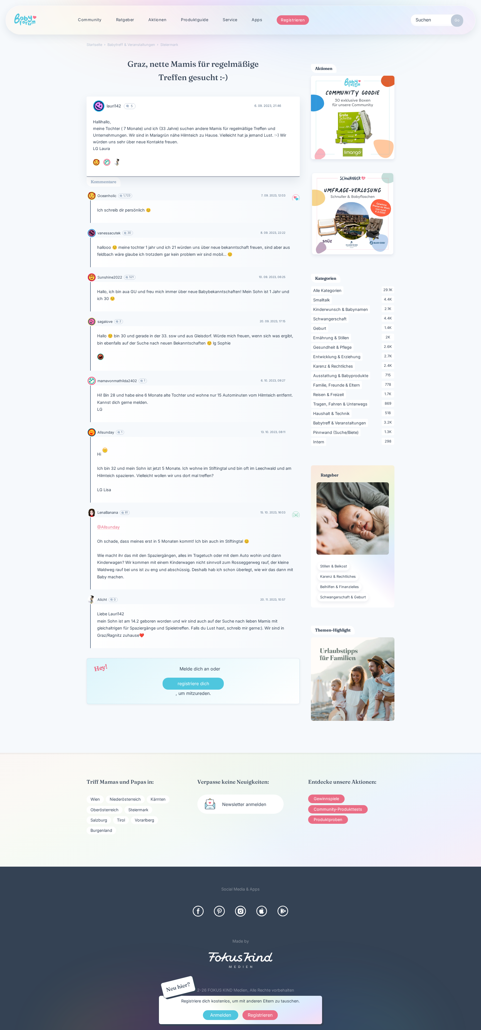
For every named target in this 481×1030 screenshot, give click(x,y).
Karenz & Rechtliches (334, 365)
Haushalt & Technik (332, 413)
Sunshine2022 (109, 277)
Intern (319, 441)
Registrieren (293, 20)
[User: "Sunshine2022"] (92, 277)
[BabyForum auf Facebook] (198, 911)
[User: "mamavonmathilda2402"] (107, 162)
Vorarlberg (144, 820)
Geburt (320, 328)
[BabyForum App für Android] (282, 911)
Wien (95, 799)
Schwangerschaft (331, 318)
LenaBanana (107, 512)
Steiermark (138, 809)
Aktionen (157, 19)
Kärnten (158, 799)
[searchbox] (437, 19)
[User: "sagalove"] (92, 322)
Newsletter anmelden (244, 804)
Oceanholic (106, 196)
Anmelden (220, 1015)
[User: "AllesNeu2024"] (100, 356)
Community (90, 19)
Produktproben (328, 819)
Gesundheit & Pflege (333, 347)
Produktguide (194, 19)
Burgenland (101, 830)
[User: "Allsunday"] (92, 432)
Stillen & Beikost (333, 566)
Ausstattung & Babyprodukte (341, 375)
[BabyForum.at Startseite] (25, 20)
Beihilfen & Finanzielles (339, 587)
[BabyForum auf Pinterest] (219, 911)
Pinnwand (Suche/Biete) (336, 432)
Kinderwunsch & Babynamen (341, 309)
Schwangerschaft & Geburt (343, 597)
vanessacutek (109, 233)
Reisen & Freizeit (329, 394)
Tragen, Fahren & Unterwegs (341, 403)
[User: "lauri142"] (98, 106)
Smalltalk (322, 299)
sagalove (104, 321)
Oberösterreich (104, 809)
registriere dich (193, 683)
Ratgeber (125, 19)
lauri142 (114, 106)
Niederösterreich (125, 799)
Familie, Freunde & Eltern (337, 384)
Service (230, 19)
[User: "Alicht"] (117, 162)
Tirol (121, 820)
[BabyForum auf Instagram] (240, 911)
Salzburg (98, 820)
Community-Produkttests (338, 809)
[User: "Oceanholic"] (96, 162)
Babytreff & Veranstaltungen (340, 422)
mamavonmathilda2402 (117, 381)
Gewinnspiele (326, 798)
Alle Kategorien (328, 290)
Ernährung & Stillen (332, 337)
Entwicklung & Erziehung (337, 356)
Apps (257, 19)
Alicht (102, 600)
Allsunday (105, 432)
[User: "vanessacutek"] (92, 233)
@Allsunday (108, 527)
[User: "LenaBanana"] (92, 513)
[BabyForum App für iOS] (261, 911)
